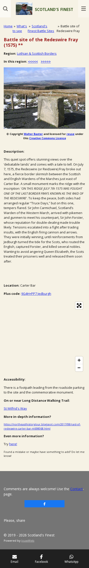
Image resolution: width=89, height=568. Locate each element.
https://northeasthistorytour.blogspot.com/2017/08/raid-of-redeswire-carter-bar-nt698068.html (42, 426)
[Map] (44, 336)
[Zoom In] (79, 360)
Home (8, 26)
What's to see (20, 28)
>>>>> (46, 61)
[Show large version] (44, 98)
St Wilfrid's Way (15, 408)
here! (13, 444)
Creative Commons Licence (47, 138)
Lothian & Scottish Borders (37, 53)
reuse (70, 134)
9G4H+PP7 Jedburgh (36, 293)
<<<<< (33, 61)
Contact (76, 488)
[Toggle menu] (83, 8)
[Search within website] (5, 8)
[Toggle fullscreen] (79, 305)
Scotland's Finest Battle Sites (41, 28)
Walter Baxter (33, 134)
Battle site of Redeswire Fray (68, 28)
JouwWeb (27, 540)
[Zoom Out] (79, 367)
